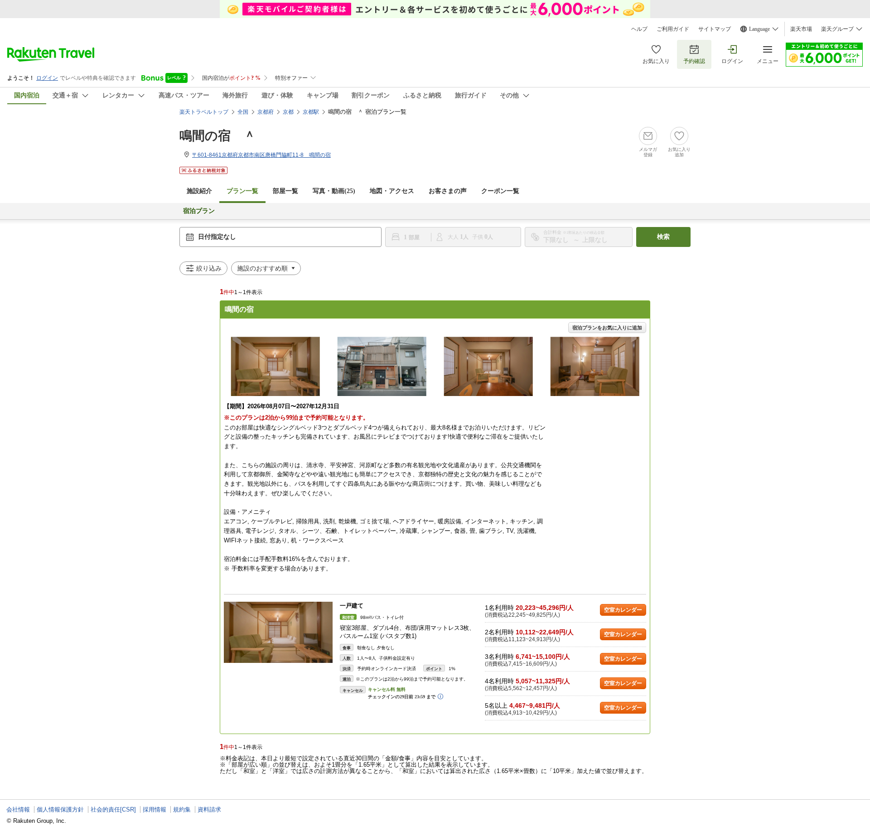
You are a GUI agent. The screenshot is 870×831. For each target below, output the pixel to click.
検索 (663, 236)
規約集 (182, 809)
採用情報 (154, 809)
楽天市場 (801, 29)
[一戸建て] (278, 632)
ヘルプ (639, 29)
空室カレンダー (623, 610)
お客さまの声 (448, 191)
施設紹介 (199, 191)
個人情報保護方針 (60, 809)
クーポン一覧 (500, 191)
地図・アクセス (392, 191)
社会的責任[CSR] (113, 809)
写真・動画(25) (334, 191)
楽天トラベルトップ (203, 112)
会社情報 (18, 809)
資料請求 (209, 809)
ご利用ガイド (673, 29)
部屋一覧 (285, 191)
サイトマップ (714, 29)
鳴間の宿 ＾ (217, 136)
